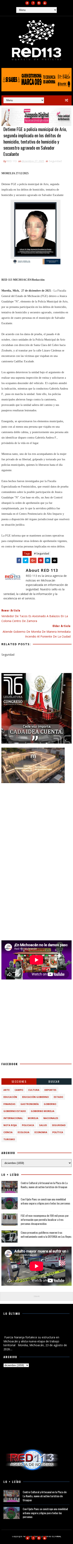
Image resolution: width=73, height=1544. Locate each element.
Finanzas (9, 1103)
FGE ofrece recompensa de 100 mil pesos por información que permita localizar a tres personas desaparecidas (45, 1219)
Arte (6, 1089)
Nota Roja (10, 1125)
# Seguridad (41, 553)
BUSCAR (53, 1081)
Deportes (50, 1089)
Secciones (19, 1081)
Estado (58, 1096)
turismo (9, 1139)
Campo (19, 1089)
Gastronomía (29, 1103)
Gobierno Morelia (42, 1111)
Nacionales (50, 1118)
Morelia (33, 1118)
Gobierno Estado (14, 1111)
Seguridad (55, 161)
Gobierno (50, 1103)
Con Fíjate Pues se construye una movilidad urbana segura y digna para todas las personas (45, 1201)
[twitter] (27, 3)
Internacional (13, 1118)
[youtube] (45, 3)
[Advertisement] (36, 823)
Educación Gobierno (35, 1096)
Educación (10, 1096)
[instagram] (39, 3)
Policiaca (28, 1125)
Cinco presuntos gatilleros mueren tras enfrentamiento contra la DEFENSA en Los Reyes (46, 1234)
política (57, 1132)
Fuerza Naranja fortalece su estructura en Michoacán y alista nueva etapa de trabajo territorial (30, 1328)
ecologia (23, 1132)
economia (40, 1132)
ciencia (8, 1132)
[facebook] (33, 3)
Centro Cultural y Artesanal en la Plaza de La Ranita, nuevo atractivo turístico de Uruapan (44, 1185)
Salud (43, 1125)
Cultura (33, 1089)
